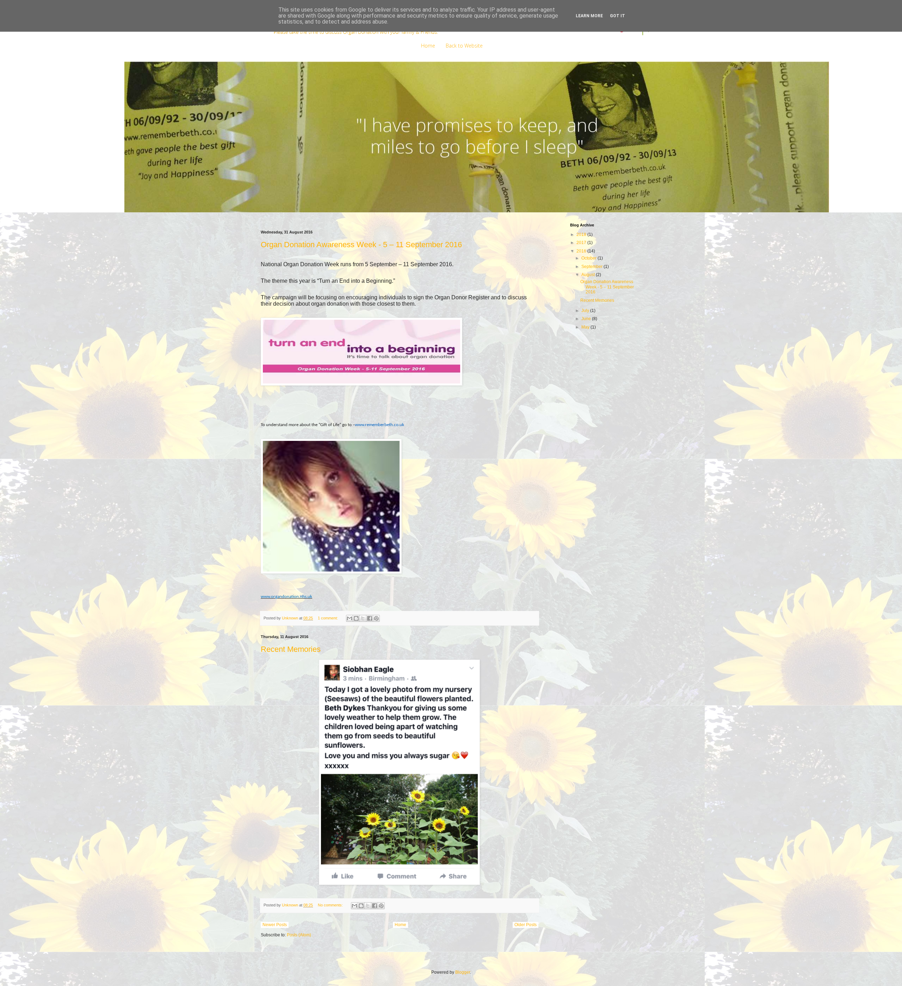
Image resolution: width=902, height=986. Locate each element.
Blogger (462, 972)
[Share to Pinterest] (376, 618)
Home (428, 45)
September (592, 266)
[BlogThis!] (356, 618)
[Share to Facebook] (369, 618)
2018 (581, 234)
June (586, 318)
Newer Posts (274, 924)
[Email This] (349, 618)
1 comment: (328, 618)
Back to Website (464, 45)
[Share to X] (362, 618)
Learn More (589, 15)
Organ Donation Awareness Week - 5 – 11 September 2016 (361, 244)
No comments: (331, 905)
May (586, 327)
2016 (581, 251)
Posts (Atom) (299, 934)
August (588, 274)
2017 (581, 242)
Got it (617, 15)
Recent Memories (291, 649)
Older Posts (525, 924)
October (589, 258)
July (585, 310)
